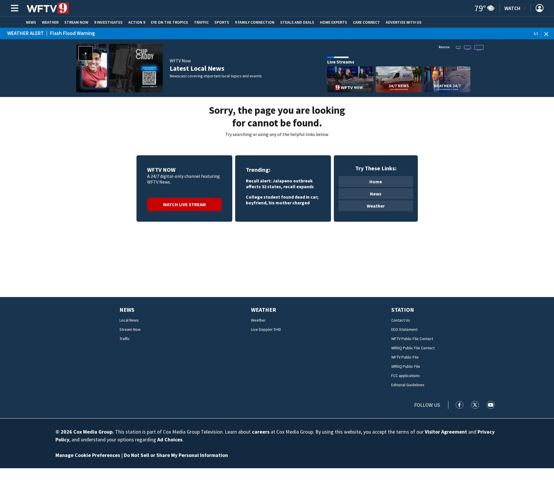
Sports (221, 22)
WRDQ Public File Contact (413, 347)
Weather (50, 22)
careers (260, 431)
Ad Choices (169, 439)
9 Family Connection (254, 22)
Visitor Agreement (446, 431)
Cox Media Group (93, 431)
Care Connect (366, 22)
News (31, 22)
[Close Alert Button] (548, 33)
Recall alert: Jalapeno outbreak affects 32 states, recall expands (280, 183)
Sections (13, 8)
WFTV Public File (405, 357)
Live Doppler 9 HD (266, 329)
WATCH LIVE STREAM (184, 204)
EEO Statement (404, 329)
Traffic (201, 22)
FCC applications (405, 375)
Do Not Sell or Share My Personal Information (176, 455)
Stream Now (76, 22)
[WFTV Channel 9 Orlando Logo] (48, 8)
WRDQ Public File (405, 366)
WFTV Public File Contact (412, 338)
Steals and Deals (297, 22)
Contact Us (400, 320)
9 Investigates (108, 22)
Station (402, 309)
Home (375, 181)
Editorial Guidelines (407, 384)
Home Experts (333, 22)
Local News (129, 320)
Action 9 (136, 22)
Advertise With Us (404, 22)
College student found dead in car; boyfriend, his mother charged (282, 200)
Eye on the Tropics (169, 22)
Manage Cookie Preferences (87, 455)
